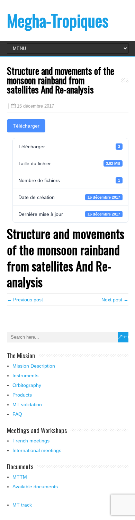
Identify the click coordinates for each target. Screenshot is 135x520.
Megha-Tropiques (57, 20)
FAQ (17, 414)
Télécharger (26, 126)
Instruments (25, 375)
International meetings (36, 450)
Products (22, 395)
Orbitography (26, 385)
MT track (22, 505)
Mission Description (33, 366)
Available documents (35, 486)
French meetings (31, 440)
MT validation (27, 404)
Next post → (114, 299)
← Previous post (25, 299)
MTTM (19, 477)
